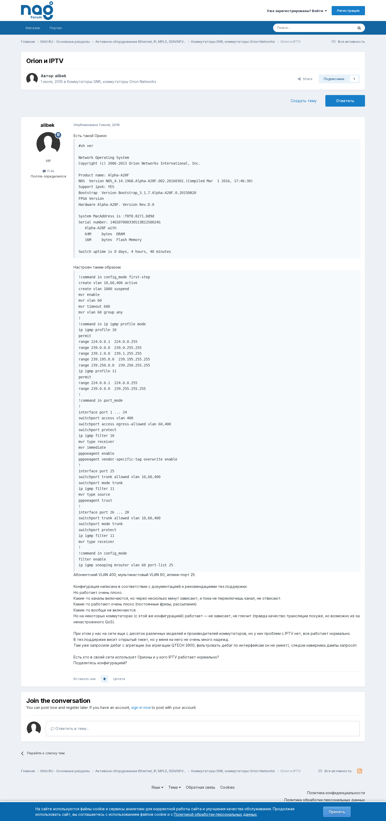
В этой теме (337, 28)
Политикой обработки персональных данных (215, 814)
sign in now (141, 707)
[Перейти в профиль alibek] (32, 79)
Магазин (33, 28)
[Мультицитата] (104, 679)
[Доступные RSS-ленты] (359, 771)
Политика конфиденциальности (336, 793)
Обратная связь (200, 787)
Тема (173, 787)
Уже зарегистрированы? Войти (296, 11)
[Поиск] (359, 28)
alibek (60, 76)
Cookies (227, 787)
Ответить (345, 100)
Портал (56, 28)
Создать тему (304, 100)
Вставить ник (85, 679)
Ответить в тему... (71, 728)
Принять (337, 811)
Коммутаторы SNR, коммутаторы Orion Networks (111, 81)
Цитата (119, 679)
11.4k (50, 171)
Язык (156, 787)
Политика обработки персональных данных (324, 800)
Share (306, 79)
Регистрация (348, 10)
